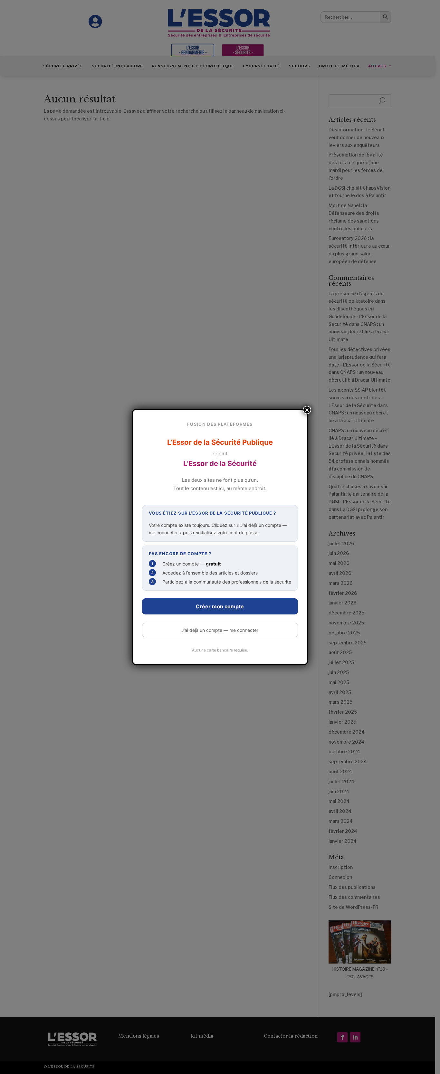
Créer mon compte (220, 606)
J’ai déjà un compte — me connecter (219, 630)
